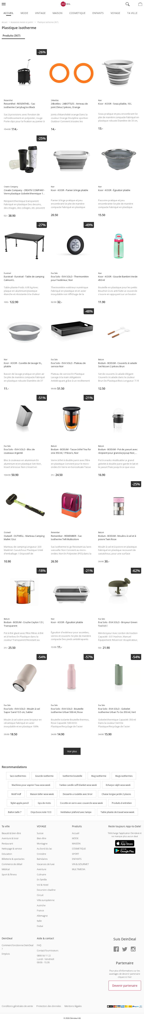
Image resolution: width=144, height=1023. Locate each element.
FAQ (39, 945)
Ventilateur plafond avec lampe (75, 812)
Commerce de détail (12, 864)
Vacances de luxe (45, 864)
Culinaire (41, 874)
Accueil (9, 13)
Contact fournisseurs (47, 950)
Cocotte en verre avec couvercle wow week (81, 803)
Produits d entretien (122, 803)
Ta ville (132, 13)
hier (130, 976)
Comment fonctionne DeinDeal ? (17, 947)
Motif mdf (16, 794)
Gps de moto (44, 803)
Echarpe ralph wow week (118, 785)
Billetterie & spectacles (13, 858)
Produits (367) (11, 35)
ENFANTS (76, 858)
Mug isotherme (98, 775)
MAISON (76, 843)
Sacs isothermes (18, 775)
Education (7, 853)
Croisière (41, 853)
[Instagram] (133, 949)
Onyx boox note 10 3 (41, 812)
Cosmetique (77, 13)
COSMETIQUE (79, 848)
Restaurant (7, 843)
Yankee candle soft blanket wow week (78, 785)
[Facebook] (116, 949)
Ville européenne (45, 900)
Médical (6, 869)
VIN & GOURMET (80, 864)
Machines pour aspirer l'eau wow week (31, 785)
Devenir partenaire (124, 986)
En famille (42, 879)
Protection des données (48, 1006)
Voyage (115, 13)
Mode (24, 13)
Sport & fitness (9, 874)
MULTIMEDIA (78, 869)
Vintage (40, 13)
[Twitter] (124, 949)
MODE (75, 838)
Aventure (41, 869)
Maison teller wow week (42, 794)
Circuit (40, 895)
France (40, 910)
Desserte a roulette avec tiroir (78, 794)
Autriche (41, 905)
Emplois (6, 953)
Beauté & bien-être (11, 833)
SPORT (75, 853)
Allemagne (42, 915)
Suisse (40, 833)
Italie (39, 920)
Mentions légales (73, 1006)
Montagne (42, 843)
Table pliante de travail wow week (117, 812)
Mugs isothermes (123, 775)
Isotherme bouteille (72, 775)
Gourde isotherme (44, 775)
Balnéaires (42, 858)
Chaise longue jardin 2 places (116, 794)
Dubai (40, 926)
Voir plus (72, 751)
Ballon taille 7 (14, 812)
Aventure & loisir (10, 838)
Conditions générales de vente (17, 1006)
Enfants (98, 13)
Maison (57, 13)
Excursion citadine (46, 889)
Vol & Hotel (42, 884)
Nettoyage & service (12, 848)
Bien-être (41, 838)
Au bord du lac (44, 848)
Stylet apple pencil (20, 803)
